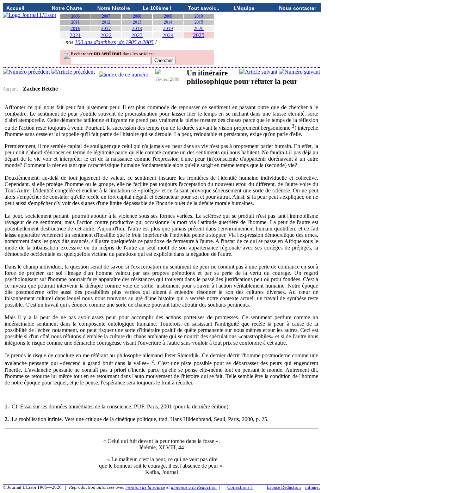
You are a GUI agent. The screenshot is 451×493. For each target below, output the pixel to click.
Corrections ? (240, 487)
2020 (199, 28)
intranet (312, 487)
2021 (75, 35)
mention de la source (145, 487)
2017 (106, 28)
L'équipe (244, 8)
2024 (168, 35)
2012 (106, 22)
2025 (198, 35)
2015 (198, 22)
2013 (137, 22)
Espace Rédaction (284, 487)
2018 (137, 28)
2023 (137, 35)
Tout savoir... (203, 8)
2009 (168, 16)
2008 (137, 16)
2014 (168, 22)
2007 (106, 16)
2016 (75, 28)
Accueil (15, 8)
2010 (198, 16)
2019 (168, 28)
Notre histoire (113, 8)
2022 (106, 35)
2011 (75, 22)
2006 (75, 16)
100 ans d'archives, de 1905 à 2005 (114, 42)
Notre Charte (67, 8)
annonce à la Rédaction (194, 487)
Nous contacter (297, 8)
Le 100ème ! (157, 8)
